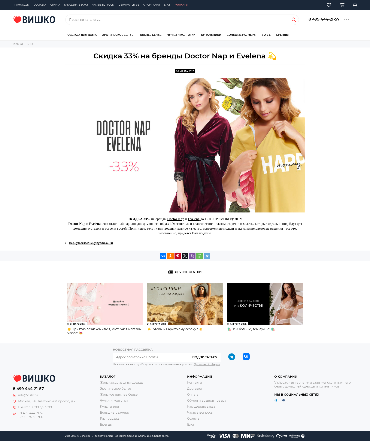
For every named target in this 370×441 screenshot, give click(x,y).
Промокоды (21, 4)
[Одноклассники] (170, 256)
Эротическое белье (117, 34)
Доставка (40, 4)
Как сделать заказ (76, 4)
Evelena (194, 219)
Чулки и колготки (181, 34)
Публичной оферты (207, 364)
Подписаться (204, 357)
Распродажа (109, 418)
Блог (167, 4)
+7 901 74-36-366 (30, 417)
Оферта (193, 418)
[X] (185, 256)
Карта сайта (161, 435)
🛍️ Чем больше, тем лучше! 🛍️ (251, 329)
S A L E (266, 34)
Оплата (55, 4)
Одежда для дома (82, 34)
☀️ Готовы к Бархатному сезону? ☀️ (174, 329)
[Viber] (192, 256)
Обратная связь (129, 4)
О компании (151, 4)
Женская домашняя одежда (121, 383)
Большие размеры (241, 34)
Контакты (181, 4)
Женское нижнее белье (119, 394)
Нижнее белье (150, 34)
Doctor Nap (175, 219)
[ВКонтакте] (163, 256)
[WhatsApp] (199, 256)
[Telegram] (207, 256)
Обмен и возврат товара (206, 400)
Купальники (211, 34)
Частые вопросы (103, 4)
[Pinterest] (178, 256)
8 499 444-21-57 (324, 19)
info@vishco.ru (29, 395)
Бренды (282, 34)
